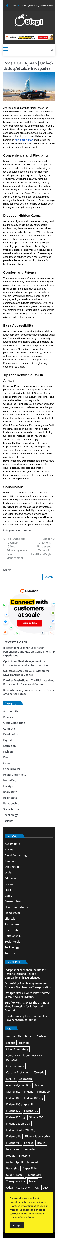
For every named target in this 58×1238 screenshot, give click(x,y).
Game (6, 763)
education (25, 1078)
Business (8, 717)
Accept (17, 1225)
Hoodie (10, 1155)
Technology (10, 815)
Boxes (29, 1036)
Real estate (10, 792)
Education (9, 745)
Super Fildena (31, 1168)
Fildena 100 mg (33, 1098)
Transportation (15, 1181)
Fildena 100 (13, 1098)
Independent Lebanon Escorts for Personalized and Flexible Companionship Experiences (29, 651)
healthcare (12, 1149)
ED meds (38, 1072)
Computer (9, 728)
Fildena (28, 1091)
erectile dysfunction (18, 1085)
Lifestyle (8, 786)
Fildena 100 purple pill (20, 1104)
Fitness (28, 1142)
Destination (10, 734)
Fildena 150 (31, 1110)
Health (41, 1142)
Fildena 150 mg (15, 1117)
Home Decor (11, 780)
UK (37, 1187)
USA (45, 1187)
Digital (7, 740)
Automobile (25, 530)
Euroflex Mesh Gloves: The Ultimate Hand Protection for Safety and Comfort (27, 1006)
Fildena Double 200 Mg (20, 1130)
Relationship (11, 803)
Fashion (8, 751)
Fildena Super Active (37, 1136)
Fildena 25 (43, 1091)
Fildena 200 (36, 1117)
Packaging (12, 1168)
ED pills (10, 1078)
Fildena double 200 (18, 1123)
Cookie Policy (26, 1217)
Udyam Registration (18, 1187)
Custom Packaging (17, 1072)
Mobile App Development (22, 1162)
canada (10, 1042)
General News (11, 768)
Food (6, 757)
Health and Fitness (14, 774)
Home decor (30, 1149)
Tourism (8, 820)
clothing (24, 1042)
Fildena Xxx (13, 1142)
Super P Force (14, 1174)
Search (7, 569)
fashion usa (13, 1091)
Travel (32, 1181)
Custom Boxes (15, 1066)
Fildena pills (13, 1136)
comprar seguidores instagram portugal (25, 1057)
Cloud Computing (14, 722)
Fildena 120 (13, 1110)
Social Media (11, 809)
